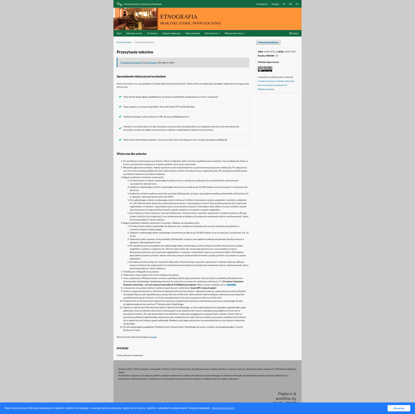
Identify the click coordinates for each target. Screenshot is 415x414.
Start (119, 33)
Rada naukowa (192, 33)
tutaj (154, 337)
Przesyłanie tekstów (268, 42)
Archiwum (152, 33)
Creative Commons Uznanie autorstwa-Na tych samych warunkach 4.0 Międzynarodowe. (276, 85)
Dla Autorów (211, 33)
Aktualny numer (134, 33)
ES (297, 4)
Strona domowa (124, 42)
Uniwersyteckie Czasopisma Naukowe (143, 4)
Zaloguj (275, 4)
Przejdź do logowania (131, 62)
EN (290, 4)
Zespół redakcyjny (171, 33)
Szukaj (294, 33)
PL (284, 4)
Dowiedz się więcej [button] (223, 408)
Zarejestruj (262, 4)
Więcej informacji (234, 33)
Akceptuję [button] (399, 408)
